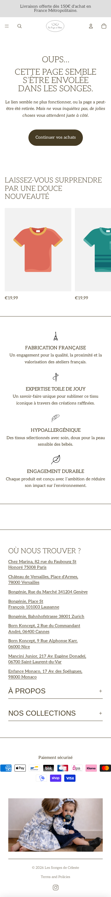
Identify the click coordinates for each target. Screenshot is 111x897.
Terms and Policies (55, 877)
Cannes (42, 631)
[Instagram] (55, 887)
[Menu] (7, 26)
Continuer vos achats (56, 137)
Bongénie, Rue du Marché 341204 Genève (48, 591)
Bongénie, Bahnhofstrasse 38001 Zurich (46, 616)
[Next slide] (99, 254)
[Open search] (19, 26)
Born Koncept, (22, 625)
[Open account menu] (90, 26)
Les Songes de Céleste (62, 868)
